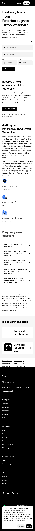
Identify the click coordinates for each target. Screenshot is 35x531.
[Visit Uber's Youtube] (8, 493)
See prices (8, 69)
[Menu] (32, 3)
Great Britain (7, 361)
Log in (19, 3)
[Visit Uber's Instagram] (12, 493)
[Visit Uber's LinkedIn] (3, 493)
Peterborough (19, 361)
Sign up (26, 3)
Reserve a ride (10, 109)
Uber (4, 3)
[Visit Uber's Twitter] (17, 493)
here (23, 520)
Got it (29, 526)
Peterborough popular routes (13, 363)
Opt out (21, 526)
